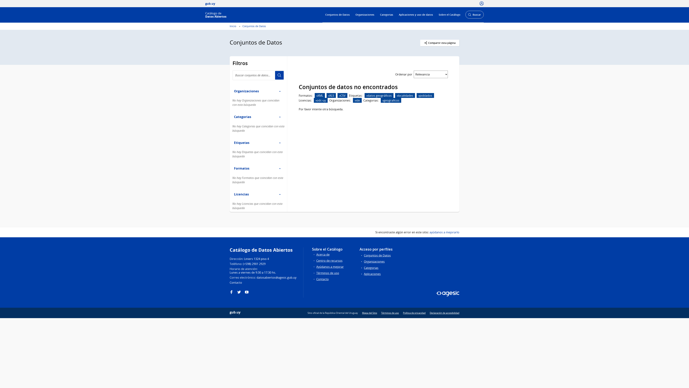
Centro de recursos (329, 261)
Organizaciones (364, 14)
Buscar (474, 16)
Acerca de (323, 255)
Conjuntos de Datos (337, 14)
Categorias (386, 14)
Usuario (279, 75)
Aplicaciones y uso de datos (416, 14)
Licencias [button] (241, 194)
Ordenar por (403, 74)
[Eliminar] (317, 95)
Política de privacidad (414, 313)
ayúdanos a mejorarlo (444, 232)
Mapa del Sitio (369, 313)
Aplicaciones (372, 274)
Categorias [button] (242, 116)
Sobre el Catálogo (449, 14)
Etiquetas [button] (241, 142)
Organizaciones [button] (246, 91)
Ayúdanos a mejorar (330, 267)
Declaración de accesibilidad (444, 313)
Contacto (322, 279)
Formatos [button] (241, 168)
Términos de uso (327, 273)
